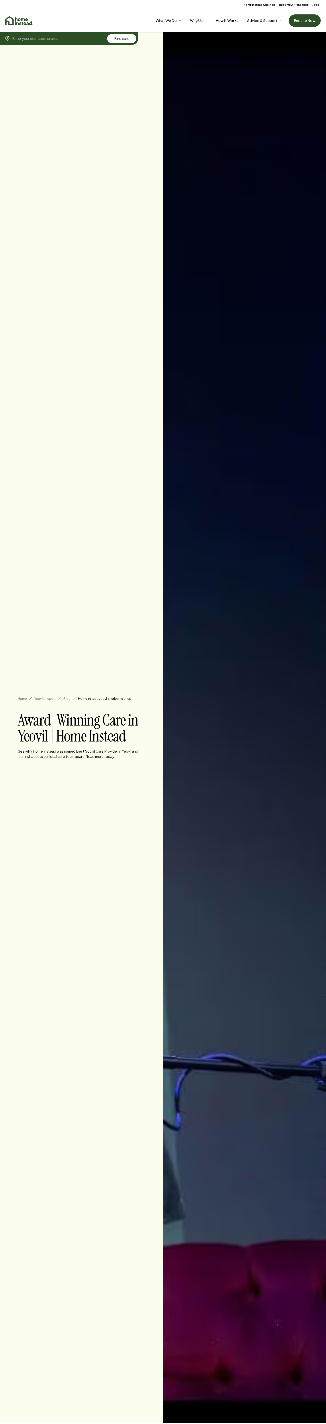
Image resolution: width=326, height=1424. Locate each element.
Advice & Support (262, 20)
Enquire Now (304, 20)
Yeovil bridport (45, 698)
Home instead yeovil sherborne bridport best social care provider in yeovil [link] (106, 698)
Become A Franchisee (294, 4)
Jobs (315, 4)
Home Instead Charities (259, 4)
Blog (67, 698)
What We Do (166, 20)
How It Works (227, 20)
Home (22, 698)
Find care (121, 38)
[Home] (19, 20)
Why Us (196, 20)
